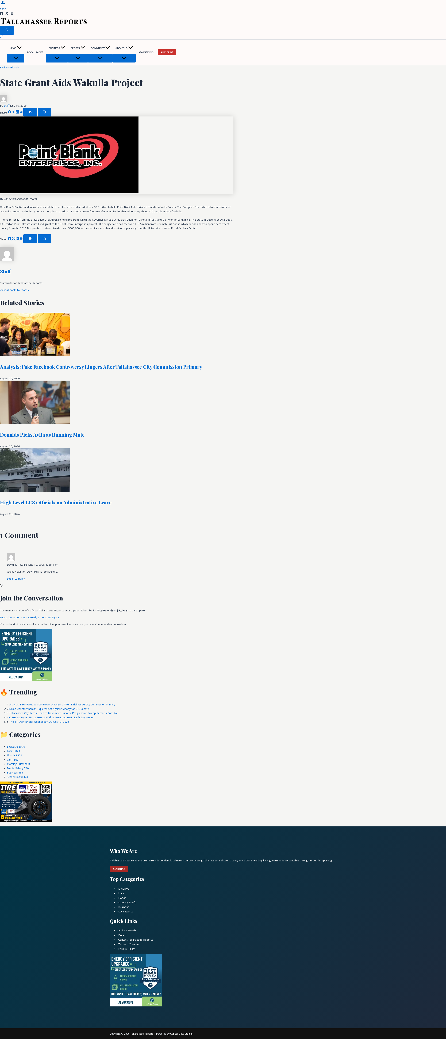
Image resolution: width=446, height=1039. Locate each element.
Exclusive (5, 67)
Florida (15, 67)
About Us (122, 48)
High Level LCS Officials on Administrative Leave (56, 502)
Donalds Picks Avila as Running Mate (42, 434)
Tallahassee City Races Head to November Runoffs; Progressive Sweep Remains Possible (63, 713)
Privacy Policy (126, 948)
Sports (75, 48)
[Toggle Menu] (15, 58)
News (13, 48)
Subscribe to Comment (14, 617)
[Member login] (1, 37)
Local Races (35, 52)
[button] (19, 48)
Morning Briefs (18, 763)
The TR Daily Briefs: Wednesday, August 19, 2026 (39, 721)
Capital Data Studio (181, 1033)
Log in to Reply (16, 578)
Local (13, 751)
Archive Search (127, 930)
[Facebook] (1, 14)
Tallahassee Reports (141, 1033)
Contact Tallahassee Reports (135, 939)
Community (98, 48)
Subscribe (166, 52)
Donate (122, 935)
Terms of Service (128, 944)
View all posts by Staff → (15, 290)
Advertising (146, 52)
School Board (17, 777)
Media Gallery (18, 768)
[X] (6, 14)
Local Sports (125, 911)
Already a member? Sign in (44, 617)
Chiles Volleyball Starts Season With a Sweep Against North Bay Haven (51, 717)
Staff (7, 105)
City (12, 759)
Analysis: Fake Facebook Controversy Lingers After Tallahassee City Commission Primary (101, 367)
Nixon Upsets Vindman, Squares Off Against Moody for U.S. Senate (49, 708)
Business (54, 48)
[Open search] (7, 30)
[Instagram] (12, 14)
